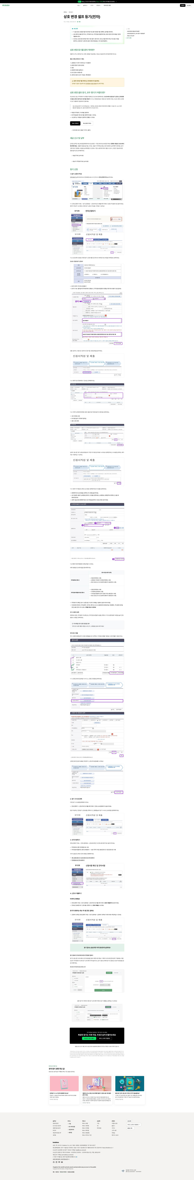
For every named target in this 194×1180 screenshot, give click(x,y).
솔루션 (85, 5)
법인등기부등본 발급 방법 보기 (78, 966)
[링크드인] (56, 1162)
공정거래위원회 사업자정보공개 (60, 1159)
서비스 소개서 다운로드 (104, 1038)
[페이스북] (54, 1162)
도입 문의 (129, 1121)
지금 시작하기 (75, 123)
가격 (91, 5)
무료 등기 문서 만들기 (89, 1038)
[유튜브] (62, 1162)
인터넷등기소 (73, 177)
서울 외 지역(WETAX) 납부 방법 (80, 161)
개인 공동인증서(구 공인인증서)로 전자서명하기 (83, 858)
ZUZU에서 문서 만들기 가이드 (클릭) (82, 130)
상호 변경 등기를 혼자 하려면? (133, 31)
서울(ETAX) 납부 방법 (78, 155)
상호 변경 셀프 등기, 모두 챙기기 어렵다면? (136, 33)
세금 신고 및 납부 (130, 35)
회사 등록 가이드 (87, 123)
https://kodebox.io (107, 1147)
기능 (78, 5)
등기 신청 (129, 38)
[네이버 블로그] (59, 1162)
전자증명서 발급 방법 (91, 83)
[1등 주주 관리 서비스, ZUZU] (6, 5)
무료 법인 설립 (107, 5)
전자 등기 (71, 12)
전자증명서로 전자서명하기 (78, 860)
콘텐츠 (98, 5)
